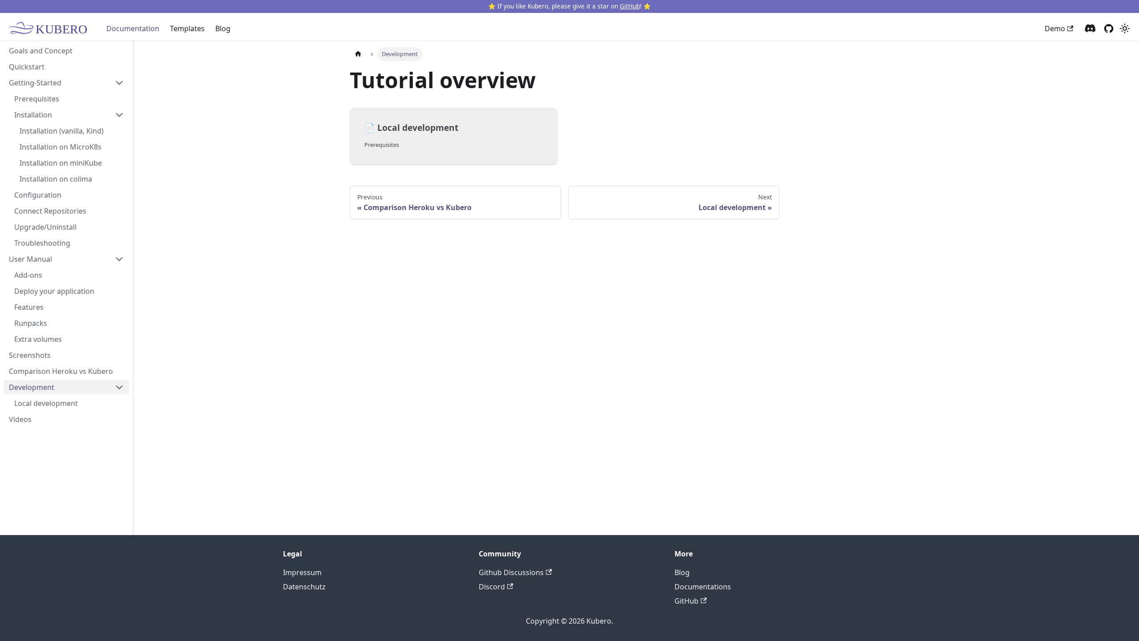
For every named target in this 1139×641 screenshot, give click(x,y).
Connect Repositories (50, 211)
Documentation (132, 28)
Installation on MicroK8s (60, 147)
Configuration (37, 195)
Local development (46, 403)
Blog (222, 28)
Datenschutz (304, 587)
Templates (187, 28)
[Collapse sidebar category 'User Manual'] (119, 259)
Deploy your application (54, 291)
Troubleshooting (42, 243)
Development (31, 387)
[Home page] (358, 54)
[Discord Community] (1090, 29)
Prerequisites (36, 99)
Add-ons (28, 275)
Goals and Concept (41, 51)
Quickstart (26, 67)
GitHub (630, 6)
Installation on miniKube (61, 163)
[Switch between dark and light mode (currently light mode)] (1125, 28)
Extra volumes (38, 339)
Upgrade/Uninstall (45, 227)
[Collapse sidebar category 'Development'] (119, 387)
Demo (1055, 28)
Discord (492, 587)
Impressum (302, 572)
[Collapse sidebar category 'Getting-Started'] (119, 83)
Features (29, 307)
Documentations (703, 587)
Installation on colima (56, 179)
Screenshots (30, 355)
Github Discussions (511, 572)
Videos (20, 419)
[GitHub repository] (1109, 28)
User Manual (30, 259)
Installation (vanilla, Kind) (62, 131)
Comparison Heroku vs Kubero (61, 371)
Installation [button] (33, 115)
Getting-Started (35, 83)
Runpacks (30, 323)
